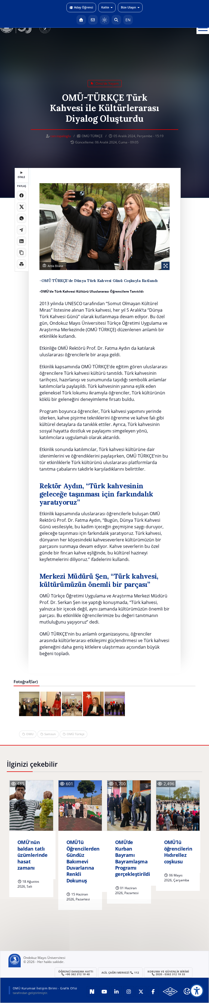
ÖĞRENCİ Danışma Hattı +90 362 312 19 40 (75, 973)
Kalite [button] (105, 7)
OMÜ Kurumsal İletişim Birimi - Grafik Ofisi (45, 988)
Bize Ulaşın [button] (128, 7)
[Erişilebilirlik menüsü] (197, 991)
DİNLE (21, 177)
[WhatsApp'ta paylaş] (21, 218)
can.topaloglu (60, 136)
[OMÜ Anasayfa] (81, 19)
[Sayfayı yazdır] (21, 264)
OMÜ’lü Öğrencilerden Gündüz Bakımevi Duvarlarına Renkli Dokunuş (83, 861)
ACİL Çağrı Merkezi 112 (120, 972)
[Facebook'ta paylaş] (21, 195)
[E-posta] (93, 19)
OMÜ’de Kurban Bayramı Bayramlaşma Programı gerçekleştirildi (132, 858)
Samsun (50, 734)
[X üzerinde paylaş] (21, 206)
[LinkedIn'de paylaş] (21, 241)
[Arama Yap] (116, 19)
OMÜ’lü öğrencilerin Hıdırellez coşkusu (178, 851)
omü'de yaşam (107, 83)
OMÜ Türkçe (75, 734)
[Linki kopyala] (21, 252)
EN (128, 19)
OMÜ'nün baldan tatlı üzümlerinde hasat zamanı (32, 855)
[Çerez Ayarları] (187, 991)
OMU (29, 734)
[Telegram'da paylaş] (21, 229)
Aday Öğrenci (83, 7)
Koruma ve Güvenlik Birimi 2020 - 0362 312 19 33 (168, 973)
